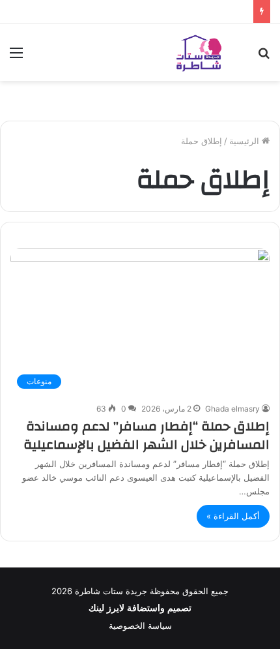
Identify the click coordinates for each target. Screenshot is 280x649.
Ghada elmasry (232, 409)
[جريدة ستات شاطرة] (198, 52)
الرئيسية (245, 141)
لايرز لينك (108, 608)
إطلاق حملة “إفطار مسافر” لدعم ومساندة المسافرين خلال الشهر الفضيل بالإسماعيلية (146, 435)
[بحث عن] (263, 57)
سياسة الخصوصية (140, 625)
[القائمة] (16, 57)
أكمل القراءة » (233, 516)
